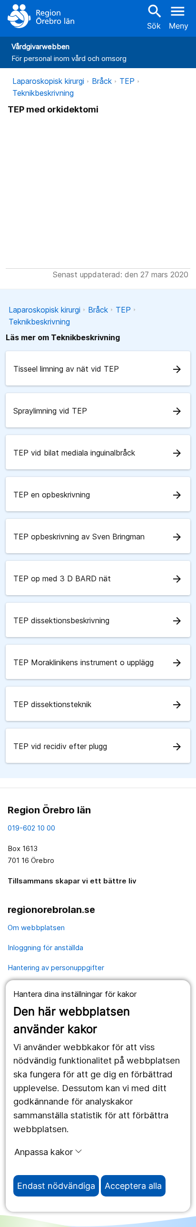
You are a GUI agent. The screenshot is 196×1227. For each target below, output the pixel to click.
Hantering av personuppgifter (56, 967)
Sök (153, 16)
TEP (127, 81)
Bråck (102, 81)
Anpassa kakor (43, 1151)
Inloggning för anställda (45, 947)
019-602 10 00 (31, 827)
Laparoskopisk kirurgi (48, 81)
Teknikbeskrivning (43, 93)
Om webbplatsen (36, 927)
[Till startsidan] (41, 16)
